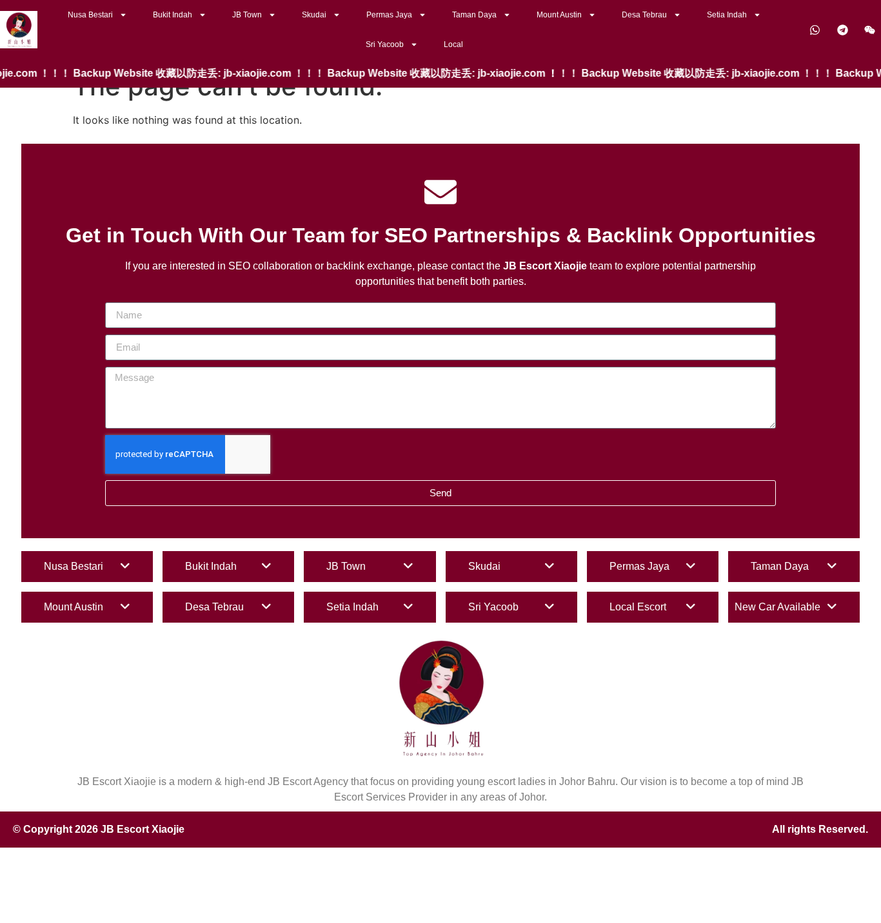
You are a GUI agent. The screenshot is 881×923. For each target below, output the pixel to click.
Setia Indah (727, 14)
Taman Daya (474, 14)
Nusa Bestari (90, 14)
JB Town (247, 14)
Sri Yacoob (385, 44)
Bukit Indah (172, 14)
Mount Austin (559, 14)
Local (453, 44)
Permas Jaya (389, 14)
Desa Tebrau (644, 14)
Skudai (314, 14)
